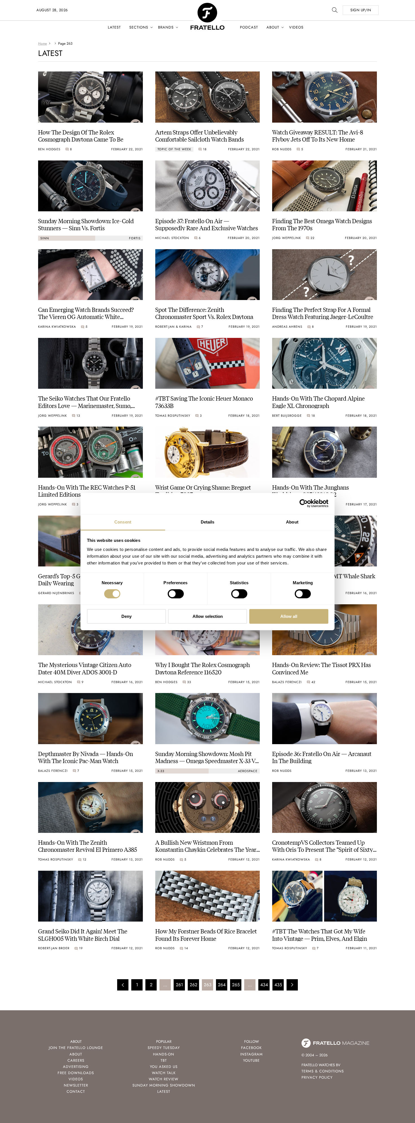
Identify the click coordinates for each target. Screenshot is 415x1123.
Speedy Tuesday (164, 1047)
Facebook (251, 1047)
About (273, 27)
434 (264, 984)
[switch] (176, 593)
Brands (166, 27)
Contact (76, 1091)
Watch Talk (164, 1073)
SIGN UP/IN (360, 10)
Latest (114, 27)
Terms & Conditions (323, 1071)
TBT (164, 1060)
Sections (138, 27)
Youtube (251, 1060)
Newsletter (76, 1085)
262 (193, 984)
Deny (126, 616)
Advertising (76, 1066)
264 (222, 984)
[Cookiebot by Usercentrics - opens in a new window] (303, 503)
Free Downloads (76, 1073)
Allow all (288, 616)
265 (236, 984)
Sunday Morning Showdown (163, 1085)
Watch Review (163, 1079)
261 (179, 984)
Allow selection (208, 616)
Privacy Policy (317, 1077)
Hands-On (163, 1054)
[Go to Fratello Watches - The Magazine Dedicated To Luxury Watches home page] (207, 5)
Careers (75, 1060)
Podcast (249, 27)
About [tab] (292, 521)
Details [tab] (208, 521)
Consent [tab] (122, 521)
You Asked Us (164, 1066)
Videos (296, 27)
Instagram (251, 1054)
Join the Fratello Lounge (76, 1047)
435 (278, 984)
